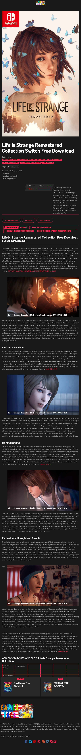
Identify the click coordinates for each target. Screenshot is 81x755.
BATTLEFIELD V (46, 464)
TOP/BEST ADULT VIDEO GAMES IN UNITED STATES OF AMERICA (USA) (32, 271)
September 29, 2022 (16, 171)
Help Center (45, 220)
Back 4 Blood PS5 (51, 369)
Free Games (12, 167)
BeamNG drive (63, 651)
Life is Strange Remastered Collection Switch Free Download (38, 147)
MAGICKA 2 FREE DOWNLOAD (61, 684)
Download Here (11, 220)
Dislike (31, 189)
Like (50, 186)
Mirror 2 (28, 220)
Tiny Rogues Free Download (22, 684)
